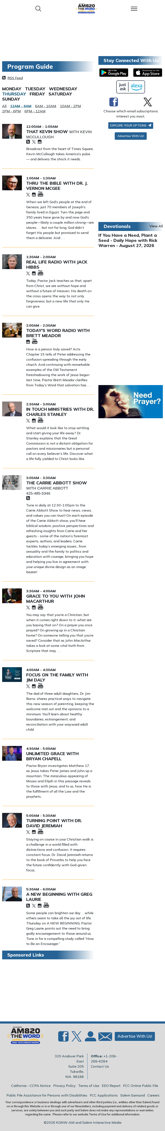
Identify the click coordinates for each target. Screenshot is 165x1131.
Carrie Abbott (52, 488)
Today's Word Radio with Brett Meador (58, 333)
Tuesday (35, 88)
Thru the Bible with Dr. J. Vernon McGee (57, 185)
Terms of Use (88, 1085)
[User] (90, 1039)
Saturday (60, 94)
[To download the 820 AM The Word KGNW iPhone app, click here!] (147, 72)
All (4, 106)
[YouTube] (40, 194)
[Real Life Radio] (12, 261)
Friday (37, 94)
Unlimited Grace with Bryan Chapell (52, 756)
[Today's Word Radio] (12, 330)
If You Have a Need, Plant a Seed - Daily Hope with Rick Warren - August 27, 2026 (127, 240)
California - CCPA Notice (31, 1085)
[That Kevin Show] (12, 131)
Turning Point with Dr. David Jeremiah (54, 823)
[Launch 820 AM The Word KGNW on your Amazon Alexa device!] (130, 87)
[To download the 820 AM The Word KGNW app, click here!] (113, 72)
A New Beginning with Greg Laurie (59, 896)
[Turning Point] (12, 820)
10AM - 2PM (70, 106)
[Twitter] (34, 142)
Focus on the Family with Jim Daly (57, 677)
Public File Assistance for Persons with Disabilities (46, 1095)
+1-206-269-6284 (104, 1058)
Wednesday (63, 88)
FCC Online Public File (140, 1085)
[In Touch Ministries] (12, 409)
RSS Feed (15, 78)
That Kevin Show (47, 131)
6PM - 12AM (35, 111)
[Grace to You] (12, 595)
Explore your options (128, 125)
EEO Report (111, 1085)
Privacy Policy (64, 1085)
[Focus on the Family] (12, 674)
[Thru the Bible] (12, 183)
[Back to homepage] (86, 8)
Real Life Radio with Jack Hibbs (56, 264)
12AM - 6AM (20, 106)
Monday (11, 88)
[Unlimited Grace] (12, 753)
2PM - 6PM (11, 111)
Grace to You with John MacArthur (55, 598)
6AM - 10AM (45, 106)
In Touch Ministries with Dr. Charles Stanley (60, 411)
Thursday (14, 94)
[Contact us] (103, 1037)
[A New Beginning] (12, 894)
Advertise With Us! (131, 136)
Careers (153, 1095)
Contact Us (100, 1066)
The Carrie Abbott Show (56, 482)
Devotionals (117, 226)
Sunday (11, 99)
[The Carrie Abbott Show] (12, 482)
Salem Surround (132, 1095)
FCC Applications (104, 1095)
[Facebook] (113, 102)
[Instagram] (39, 142)
